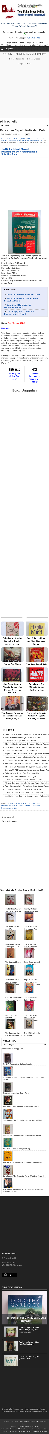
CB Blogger (35, 1426)
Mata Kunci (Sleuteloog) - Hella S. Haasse (23, 737)
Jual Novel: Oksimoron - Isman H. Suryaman (24, 793)
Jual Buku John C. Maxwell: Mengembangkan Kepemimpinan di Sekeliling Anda (19, 151)
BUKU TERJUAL (26, 139)
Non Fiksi (4, 140)
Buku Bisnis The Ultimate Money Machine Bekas (36, 687)
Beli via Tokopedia (16, 59)
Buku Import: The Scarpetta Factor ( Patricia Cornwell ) (24, 1176)
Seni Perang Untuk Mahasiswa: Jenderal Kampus (26, 763)
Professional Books (15, 140)
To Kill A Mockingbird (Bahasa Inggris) (17, 1064)
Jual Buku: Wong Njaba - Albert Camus (22, 741)
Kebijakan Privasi (24, 64)
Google (20, 1431)
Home (3, 139)
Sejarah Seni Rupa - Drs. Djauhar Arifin (22, 773)
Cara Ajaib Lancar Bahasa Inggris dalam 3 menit (26, 747)
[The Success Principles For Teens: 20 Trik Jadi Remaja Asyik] (12, 703)
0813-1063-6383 (32, 38)
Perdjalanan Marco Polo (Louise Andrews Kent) (25, 757)
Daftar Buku (7, 54)
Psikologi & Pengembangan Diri (32, 140)
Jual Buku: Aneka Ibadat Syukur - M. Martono (24, 789)
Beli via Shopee (33, 59)
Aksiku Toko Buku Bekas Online (29, 1421)
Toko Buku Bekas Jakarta (14, 1429)
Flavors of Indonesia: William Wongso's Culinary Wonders (37, 716)
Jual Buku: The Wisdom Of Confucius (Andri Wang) (22, 1162)
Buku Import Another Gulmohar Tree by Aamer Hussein (12, 641)
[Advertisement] (24, 91)
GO (27, 134)
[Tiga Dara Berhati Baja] (37, 654)
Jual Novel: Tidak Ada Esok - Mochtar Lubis (23, 780)
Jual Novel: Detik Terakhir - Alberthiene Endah (21, 1107)
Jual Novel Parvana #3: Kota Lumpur (21, 750)
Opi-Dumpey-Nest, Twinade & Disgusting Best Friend (19, 312)
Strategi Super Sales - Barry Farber (16, 1093)
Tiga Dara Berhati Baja (36, 664)
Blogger (12, 1431)
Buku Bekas (16, 139)
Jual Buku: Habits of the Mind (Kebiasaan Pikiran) (36, 641)
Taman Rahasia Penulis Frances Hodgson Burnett (22, 1135)
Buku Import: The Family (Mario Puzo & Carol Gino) (22, 1120)
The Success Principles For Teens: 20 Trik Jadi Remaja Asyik (12, 716)
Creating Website (24, 1426)
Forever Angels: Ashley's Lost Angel (20, 776)
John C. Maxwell (39, 139)
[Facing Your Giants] (12, 654)
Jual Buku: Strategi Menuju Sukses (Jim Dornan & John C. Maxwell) (12, 688)
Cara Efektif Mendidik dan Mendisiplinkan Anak (17, 306)
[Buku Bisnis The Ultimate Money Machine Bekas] (37, 674)
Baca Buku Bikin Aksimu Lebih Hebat (35, 1431)
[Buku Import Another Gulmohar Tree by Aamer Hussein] (12, 629)
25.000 (9, 139)
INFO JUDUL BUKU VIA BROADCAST (31, 54)
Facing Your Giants (12, 664)
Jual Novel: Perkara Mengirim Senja (17, 1149)
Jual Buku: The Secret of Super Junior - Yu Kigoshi (27, 796)
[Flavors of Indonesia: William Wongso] (37, 703)
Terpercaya (27, 1429)
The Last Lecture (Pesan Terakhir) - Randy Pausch (27, 744)
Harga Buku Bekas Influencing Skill (23, 294)
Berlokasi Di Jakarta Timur (40, 1429)
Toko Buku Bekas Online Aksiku (35, 1411)
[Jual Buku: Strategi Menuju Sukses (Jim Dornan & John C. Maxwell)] (12, 674)
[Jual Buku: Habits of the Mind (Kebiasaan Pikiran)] (37, 629)
